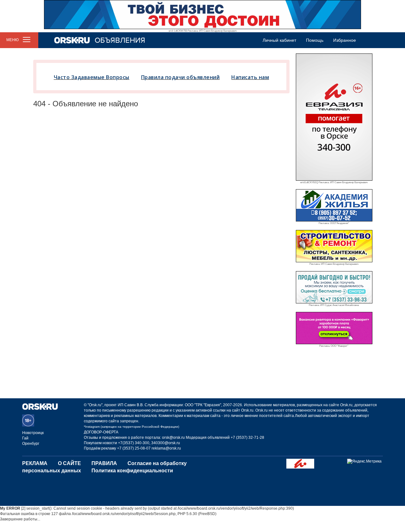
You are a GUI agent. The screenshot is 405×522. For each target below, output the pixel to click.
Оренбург (30, 443)
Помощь (314, 40)
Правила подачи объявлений (180, 77)
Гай (25, 438)
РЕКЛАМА (34, 463)
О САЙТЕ (69, 463)
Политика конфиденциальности (132, 470)
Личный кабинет (279, 40)
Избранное (344, 40)
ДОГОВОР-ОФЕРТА (101, 432)
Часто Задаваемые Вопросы (91, 77)
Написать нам (250, 77)
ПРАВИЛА (104, 463)
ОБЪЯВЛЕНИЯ (120, 40)
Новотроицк (33, 433)
